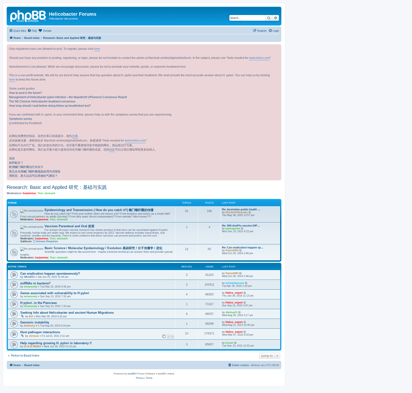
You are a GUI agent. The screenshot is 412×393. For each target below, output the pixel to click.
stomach (49, 193)
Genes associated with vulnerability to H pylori (54, 293)
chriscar (34, 335)
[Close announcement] (277, 48)
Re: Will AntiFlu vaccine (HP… (241, 225)
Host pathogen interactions (40, 332)
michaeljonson (235, 283)
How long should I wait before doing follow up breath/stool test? (50, 105)
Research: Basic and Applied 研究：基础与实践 (57, 187)
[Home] (28, 15)
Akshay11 (231, 312)
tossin (229, 342)
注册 (75, 136)
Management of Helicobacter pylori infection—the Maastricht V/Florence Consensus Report (68, 97)
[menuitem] (32, 31)
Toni (40, 193)
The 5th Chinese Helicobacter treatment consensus (42, 101)
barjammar (29, 193)
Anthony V (30, 325)
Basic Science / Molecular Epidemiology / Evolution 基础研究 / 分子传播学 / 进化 (103, 248)
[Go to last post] (240, 273)
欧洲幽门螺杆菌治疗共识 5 (26, 167)
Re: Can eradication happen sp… (242, 247)
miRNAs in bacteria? (35, 283)
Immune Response (47, 241)
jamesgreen (233, 228)
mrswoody (30, 286)
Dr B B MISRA (32, 346)
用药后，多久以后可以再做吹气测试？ (33, 175)
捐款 (112, 149)
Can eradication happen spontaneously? (50, 273)
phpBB (131, 373)
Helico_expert (234, 292)
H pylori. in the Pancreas (38, 303)
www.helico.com (259, 58)
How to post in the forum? (25, 93)
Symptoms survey (20, 119)
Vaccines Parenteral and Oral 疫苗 (69, 226)
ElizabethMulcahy (237, 212)
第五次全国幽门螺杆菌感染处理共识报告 (35, 171)
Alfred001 (29, 276)
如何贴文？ (16, 162)
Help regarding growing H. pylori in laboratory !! (56, 343)
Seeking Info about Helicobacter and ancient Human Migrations (67, 312)
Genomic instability (34, 322)
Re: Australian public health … (241, 209)
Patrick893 (232, 250)
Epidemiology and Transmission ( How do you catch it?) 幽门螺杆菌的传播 (99, 210)
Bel (31, 316)
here (97, 48)
